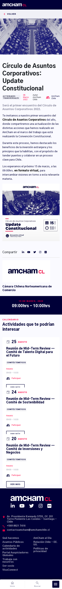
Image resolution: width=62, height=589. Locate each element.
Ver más (15, 484)
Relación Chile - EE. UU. (45, 543)
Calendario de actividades (11, 547)
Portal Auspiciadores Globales (15, 554)
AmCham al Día (42, 538)
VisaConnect (10, 570)
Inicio (12, 584)
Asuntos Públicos (13, 542)
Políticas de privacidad (40, 550)
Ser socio (8, 566)
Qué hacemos (10, 538)
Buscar (37, 584)
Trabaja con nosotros (9, 560)
